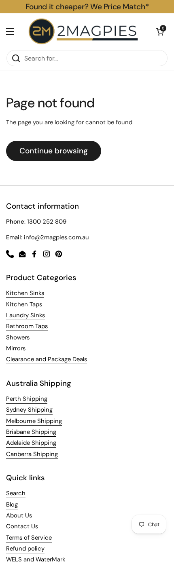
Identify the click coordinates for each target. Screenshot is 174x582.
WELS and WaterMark (35, 559)
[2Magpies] (85, 31)
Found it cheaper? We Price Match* (87, 7)
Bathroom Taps (27, 326)
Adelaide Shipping (31, 443)
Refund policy (25, 548)
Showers (18, 337)
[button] (160, 31)
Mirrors (15, 348)
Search (15, 493)
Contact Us (22, 526)
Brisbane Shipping (31, 432)
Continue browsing (53, 151)
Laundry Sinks (25, 315)
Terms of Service (29, 538)
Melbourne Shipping (34, 421)
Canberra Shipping (32, 454)
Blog (12, 504)
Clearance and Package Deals (46, 359)
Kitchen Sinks (25, 293)
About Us (19, 515)
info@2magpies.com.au (56, 237)
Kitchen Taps (24, 304)
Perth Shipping (26, 399)
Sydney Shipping (29, 410)
